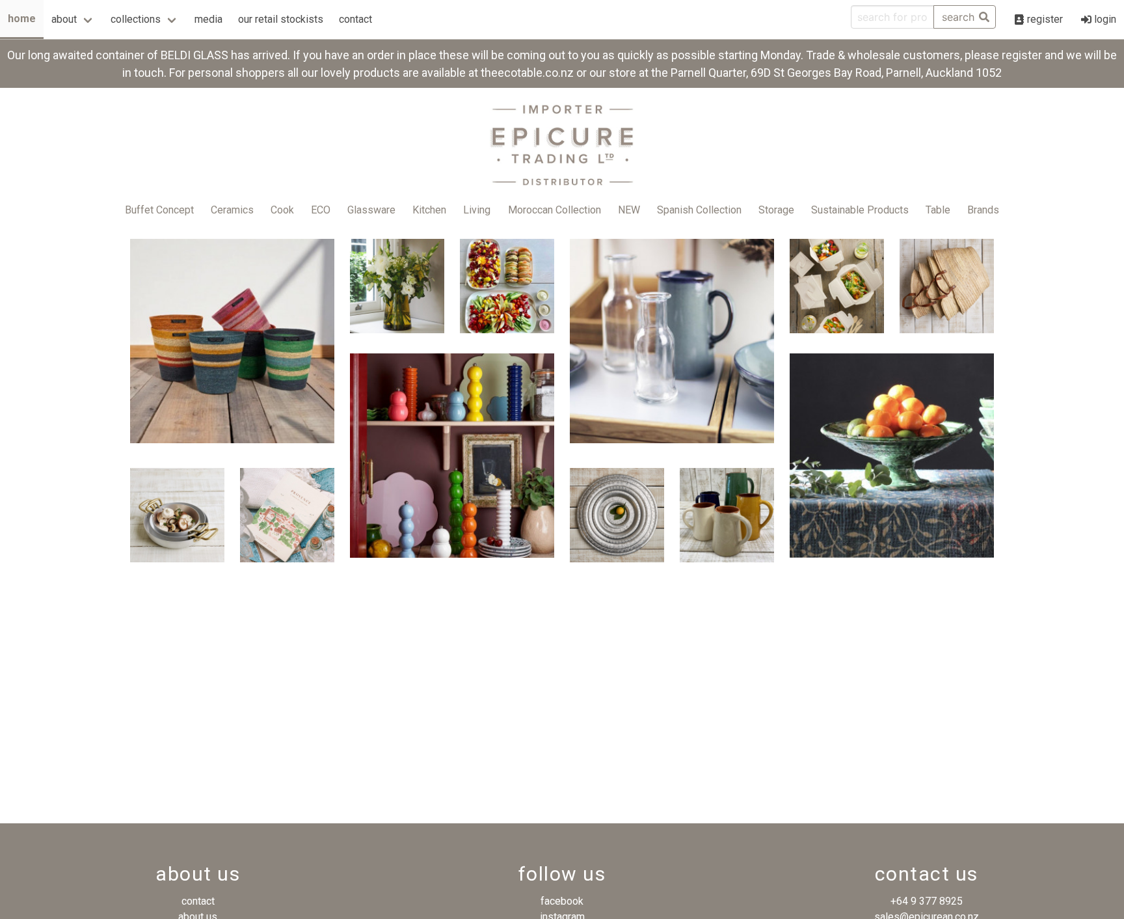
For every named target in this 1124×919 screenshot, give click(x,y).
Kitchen (429, 210)
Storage (776, 210)
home (22, 18)
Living (476, 210)
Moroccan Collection (554, 210)
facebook (562, 901)
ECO (320, 210)
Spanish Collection (699, 210)
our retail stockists (280, 19)
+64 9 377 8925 (926, 901)
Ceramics (232, 210)
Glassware (371, 210)
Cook (282, 210)
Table (938, 210)
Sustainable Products (860, 210)
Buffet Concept (159, 210)
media (208, 19)
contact (355, 19)
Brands (983, 210)
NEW (629, 210)
